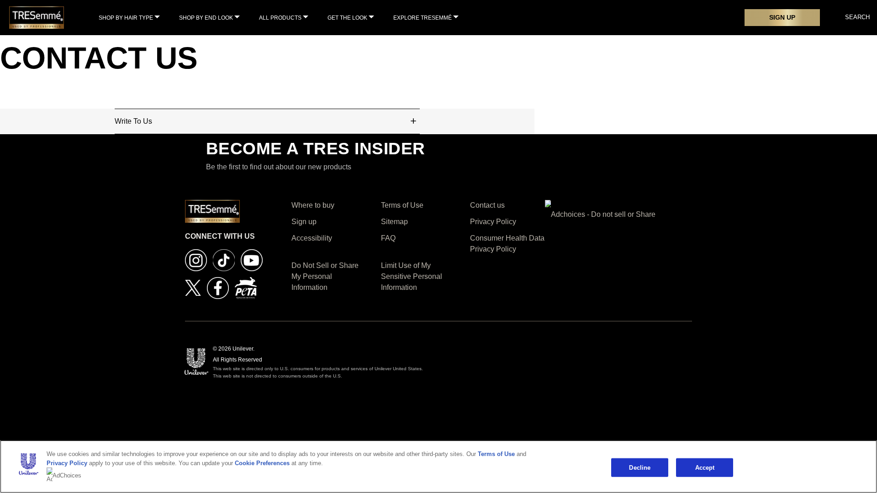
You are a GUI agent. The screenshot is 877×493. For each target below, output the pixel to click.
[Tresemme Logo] (36, 17)
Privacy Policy (67, 463)
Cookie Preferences (262, 463)
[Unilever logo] (196, 361)
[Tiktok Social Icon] (224, 259)
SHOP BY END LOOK (206, 18)
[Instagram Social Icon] (196, 259)
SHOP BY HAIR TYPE (126, 18)
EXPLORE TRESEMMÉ (422, 18)
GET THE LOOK (347, 18)
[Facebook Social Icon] (218, 287)
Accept (705, 467)
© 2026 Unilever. (233, 349)
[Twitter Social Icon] (193, 287)
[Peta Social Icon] (246, 287)
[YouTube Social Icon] (252, 259)
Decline (639, 467)
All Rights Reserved (237, 360)
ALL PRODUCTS (280, 18)
